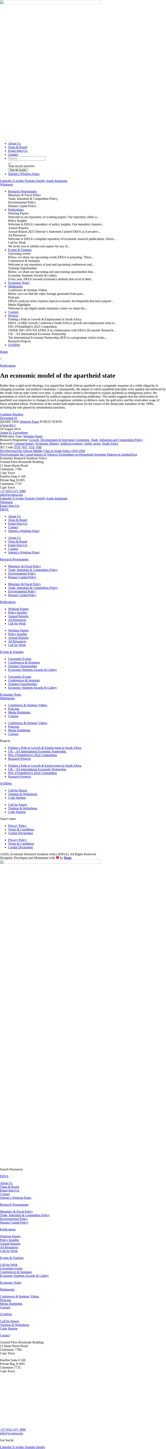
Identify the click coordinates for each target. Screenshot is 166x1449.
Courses (13, 716)
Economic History (47, 443)
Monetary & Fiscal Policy (24, 566)
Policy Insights (17, 612)
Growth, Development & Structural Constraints (59, 440)
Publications (8, 365)
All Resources (17, 620)
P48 (38, 447)
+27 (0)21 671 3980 (13, 491)
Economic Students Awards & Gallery (32, 670)
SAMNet (6, 783)
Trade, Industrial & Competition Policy (33, 570)
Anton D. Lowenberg (14, 432)
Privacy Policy (17, 825)
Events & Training (11, 652)
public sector (92, 443)
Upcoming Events (19, 659)
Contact (13, 527)
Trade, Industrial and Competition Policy (117, 440)
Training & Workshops (22, 794)
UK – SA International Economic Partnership (37, 751)
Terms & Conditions (21, 829)
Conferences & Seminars (24, 662)
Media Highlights (19, 712)
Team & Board (17, 520)
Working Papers (18, 609)
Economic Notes (10, 694)
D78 (17, 447)
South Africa (110, 443)
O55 (32, 447)
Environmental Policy (22, 573)
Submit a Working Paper (23, 531)
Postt (67, 858)
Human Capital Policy (22, 577)
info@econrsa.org (11, 494)
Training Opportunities (22, 666)
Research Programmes (14, 559)
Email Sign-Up (17, 523)
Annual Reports (18, 616)
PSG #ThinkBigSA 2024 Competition (32, 755)
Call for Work (17, 623)
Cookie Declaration (20, 833)
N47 (24, 447)
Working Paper (29, 421)
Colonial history (24, 443)
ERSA (4, 509)
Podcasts (13, 708)
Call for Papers (17, 790)
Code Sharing (17, 797)
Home (4, 352)
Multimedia (7, 698)
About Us (14, 516)
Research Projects (19, 758)
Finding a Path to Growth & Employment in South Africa (44, 747)
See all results (18, 170)
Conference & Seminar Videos (27, 705)
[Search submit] (9, 163)
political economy (71, 443)
